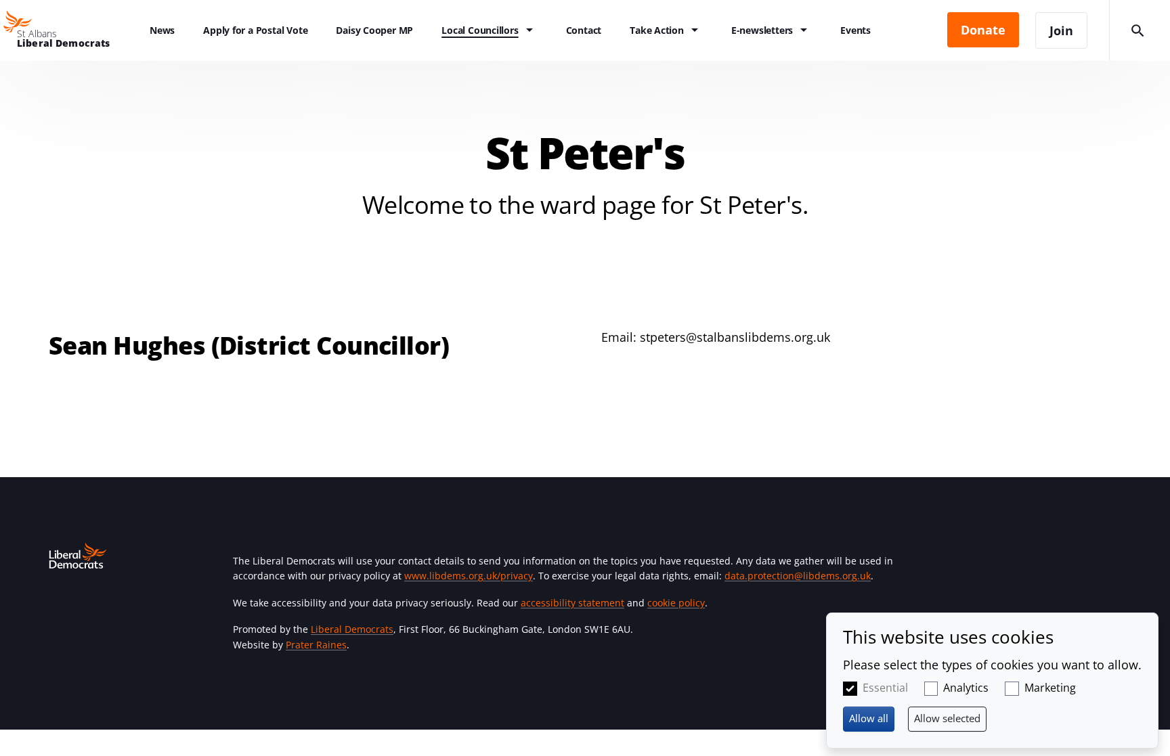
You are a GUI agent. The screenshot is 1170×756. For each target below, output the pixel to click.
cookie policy (676, 602)
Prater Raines (316, 644)
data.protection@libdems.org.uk (797, 575)
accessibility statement (572, 602)
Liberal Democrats (352, 629)
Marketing (1050, 687)
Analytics (966, 687)
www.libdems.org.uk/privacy (468, 575)
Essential (885, 687)
